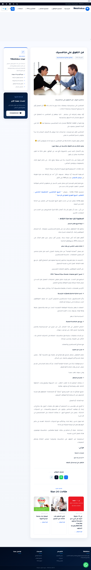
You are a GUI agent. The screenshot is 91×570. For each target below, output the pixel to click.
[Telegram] (10, 4)
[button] (86, 565)
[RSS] (17, 4)
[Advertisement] (45, 25)
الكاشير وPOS (60, 561)
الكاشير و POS (31, 8)
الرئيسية (67, 8)
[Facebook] (6, 4)
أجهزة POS (39, 561)
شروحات (61, 558)
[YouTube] (3, 4)
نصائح (71, 57)
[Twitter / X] (13, 4)
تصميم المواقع (57, 8)
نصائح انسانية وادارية (63, 57)
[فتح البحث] (13, 9)
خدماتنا (20, 8)
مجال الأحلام (77, 178)
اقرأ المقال (78, 531)
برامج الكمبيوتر (59, 555)
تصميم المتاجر (43, 8)
